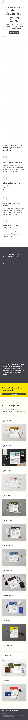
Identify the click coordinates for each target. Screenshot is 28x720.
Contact (6, 710)
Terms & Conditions (13, 710)
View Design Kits (14, 32)
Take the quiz (14, 394)
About (3, 710)
